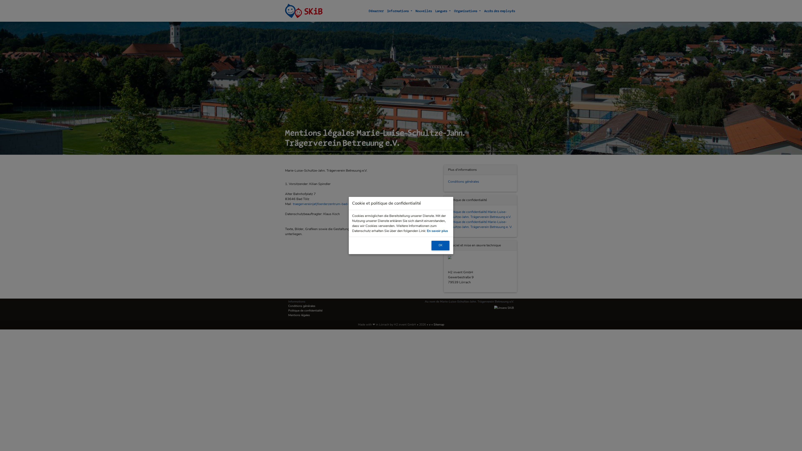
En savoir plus (437, 231)
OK (440, 245)
